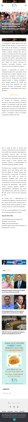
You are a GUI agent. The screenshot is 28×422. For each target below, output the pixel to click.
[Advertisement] (14, 131)
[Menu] (2, 5)
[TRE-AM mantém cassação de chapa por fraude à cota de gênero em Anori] (14, 322)
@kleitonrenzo (14, 95)
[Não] (26, 417)
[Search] (26, 5)
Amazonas (5, 20)
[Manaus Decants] (14, 1)
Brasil (16, 411)
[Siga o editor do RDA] (14, 262)
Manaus (4, 411)
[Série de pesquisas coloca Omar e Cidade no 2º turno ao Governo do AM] (14, 281)
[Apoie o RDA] (14, 363)
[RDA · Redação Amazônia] (14, 5)
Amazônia (22, 411)
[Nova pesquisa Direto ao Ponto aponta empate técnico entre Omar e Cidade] (14, 302)
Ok (14, 419)
